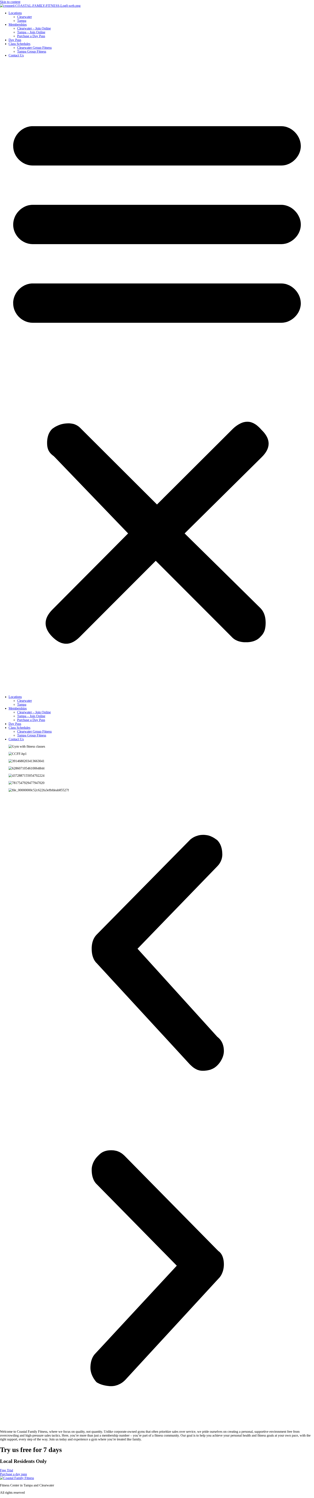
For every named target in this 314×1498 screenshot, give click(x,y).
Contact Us (16, 55)
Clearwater (24, 17)
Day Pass (15, 40)
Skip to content (10, 2)
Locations (15, 13)
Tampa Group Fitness (31, 51)
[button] (157, 376)
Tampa (21, 20)
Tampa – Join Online (31, 32)
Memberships (18, 24)
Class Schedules (19, 44)
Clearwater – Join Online (34, 28)
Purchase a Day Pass (31, 36)
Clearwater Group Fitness (34, 47)
